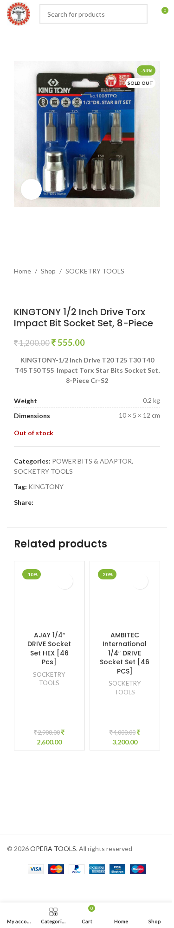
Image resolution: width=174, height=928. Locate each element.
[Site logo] (18, 13)
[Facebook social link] (39, 502)
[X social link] (50, 502)
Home (22, 271)
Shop (48, 271)
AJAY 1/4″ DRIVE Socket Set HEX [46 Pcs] (49, 648)
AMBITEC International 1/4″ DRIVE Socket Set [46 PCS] (124, 653)
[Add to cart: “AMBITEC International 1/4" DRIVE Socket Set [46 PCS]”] (140, 581)
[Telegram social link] (94, 502)
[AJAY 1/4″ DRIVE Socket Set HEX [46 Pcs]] (49, 596)
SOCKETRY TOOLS (94, 271)
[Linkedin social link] (72, 502)
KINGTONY (46, 486)
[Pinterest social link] (61, 502)
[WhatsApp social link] (83, 502)
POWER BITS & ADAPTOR (92, 461)
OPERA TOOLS (53, 848)
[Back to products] (30, 291)
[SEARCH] (138, 14)
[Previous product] (19, 291)
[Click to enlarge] (31, 189)
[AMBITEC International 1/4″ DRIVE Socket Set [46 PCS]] (125, 596)
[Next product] (41, 291)
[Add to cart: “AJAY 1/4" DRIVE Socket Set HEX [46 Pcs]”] (65, 581)
